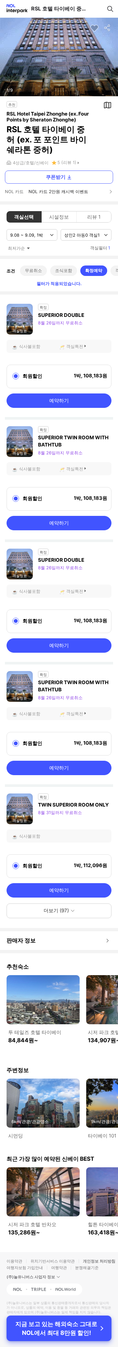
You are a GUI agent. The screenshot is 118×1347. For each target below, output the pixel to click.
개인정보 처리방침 (99, 1261)
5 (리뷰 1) (66, 162)
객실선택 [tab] (24, 217)
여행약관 (59, 1267)
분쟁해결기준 (87, 1267)
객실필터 (100, 247)
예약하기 (59, 400)
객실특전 (74, 346)
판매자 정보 (21, 940)
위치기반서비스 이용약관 (52, 1261)
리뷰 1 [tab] (94, 217)
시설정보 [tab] (59, 217)
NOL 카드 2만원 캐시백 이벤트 (58, 191)
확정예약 (93, 270)
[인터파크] (14, 8)
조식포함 (63, 270)
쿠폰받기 (56, 177)
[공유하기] (107, 28)
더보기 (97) (56, 910)
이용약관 (14, 1261)
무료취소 (33, 270)
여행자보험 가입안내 (25, 1267)
